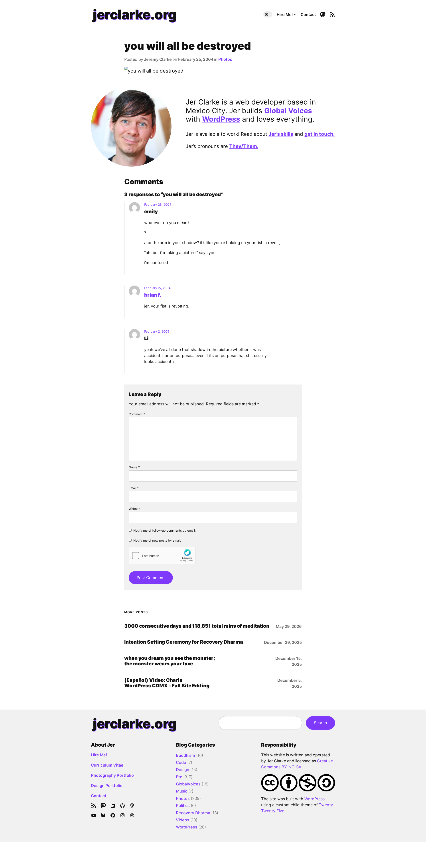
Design (182, 769)
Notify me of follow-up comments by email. (164, 530)
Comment (137, 414)
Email (134, 488)
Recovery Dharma (193, 812)
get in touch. (319, 134)
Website (134, 509)
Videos (182, 820)
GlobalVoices (188, 784)
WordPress (221, 119)
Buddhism (185, 755)
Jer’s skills (280, 134)
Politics (183, 805)
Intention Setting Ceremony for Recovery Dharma (183, 642)
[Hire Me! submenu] (295, 14)
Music (181, 791)
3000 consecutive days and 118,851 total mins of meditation (196, 626)
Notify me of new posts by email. (157, 540)
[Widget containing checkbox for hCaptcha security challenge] (162, 555)
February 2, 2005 (156, 331)
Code (181, 762)
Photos (225, 59)
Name (134, 467)
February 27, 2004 (157, 288)
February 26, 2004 (157, 204)
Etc (179, 777)
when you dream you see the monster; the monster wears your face (169, 661)
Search (320, 722)
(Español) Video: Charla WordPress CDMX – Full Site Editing (166, 682)
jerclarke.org (135, 14)
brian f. (152, 295)
